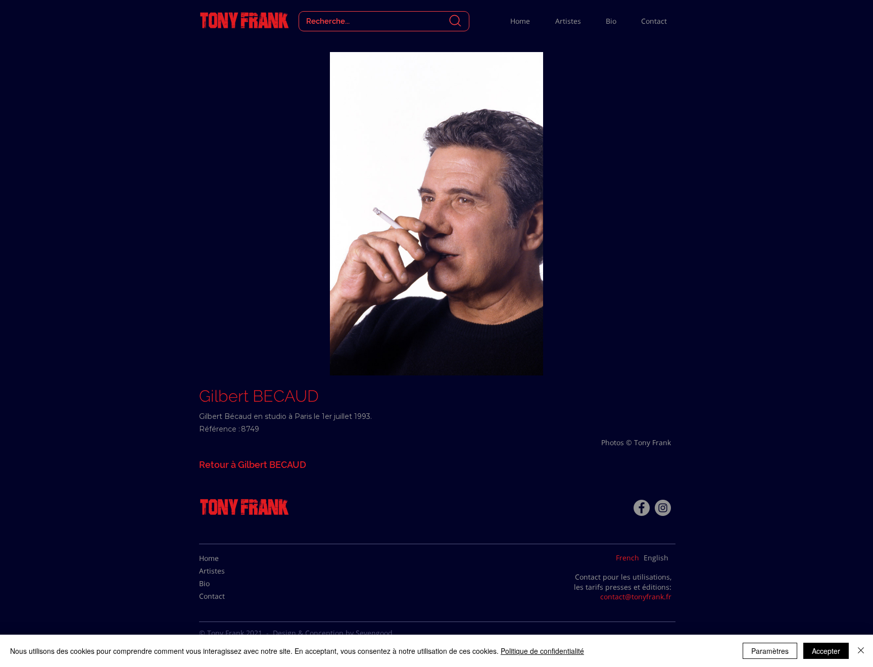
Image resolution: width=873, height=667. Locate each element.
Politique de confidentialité (542, 651)
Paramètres (770, 651)
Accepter (826, 651)
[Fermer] (861, 651)
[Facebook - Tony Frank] (642, 508)
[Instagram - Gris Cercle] (663, 508)
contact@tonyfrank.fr (635, 596)
